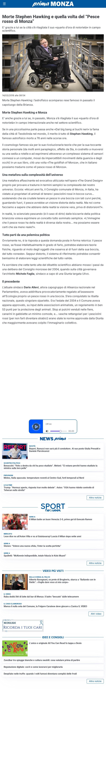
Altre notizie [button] (95, 497)
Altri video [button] (96, 613)
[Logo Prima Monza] (53, 4)
